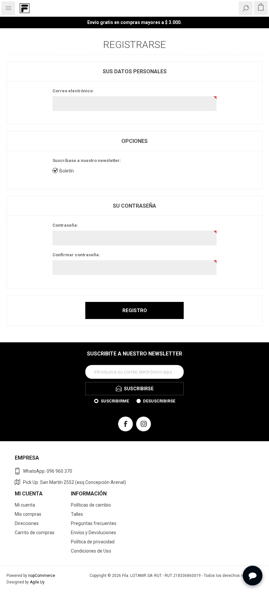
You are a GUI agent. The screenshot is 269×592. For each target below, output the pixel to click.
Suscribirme (115, 400)
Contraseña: (65, 225)
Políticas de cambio (91, 505)
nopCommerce (41, 575)
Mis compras (28, 514)
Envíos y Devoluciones (93, 532)
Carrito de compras (34, 532)
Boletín (66, 170)
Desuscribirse (159, 400)
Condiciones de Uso (91, 551)
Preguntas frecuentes (93, 523)
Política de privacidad (92, 541)
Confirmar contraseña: (76, 254)
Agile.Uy (37, 582)
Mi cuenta (25, 505)
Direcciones (27, 523)
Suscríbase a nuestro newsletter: (86, 160)
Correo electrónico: (73, 90)
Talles (77, 514)
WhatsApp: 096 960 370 (47, 471)
